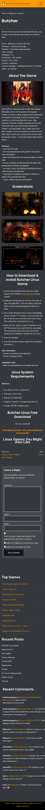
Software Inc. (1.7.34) (17, 776)
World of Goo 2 (7, 649)
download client (28, 294)
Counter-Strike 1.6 (9, 589)
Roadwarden (6, 665)
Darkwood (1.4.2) (8, 621)
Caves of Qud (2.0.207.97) (30, 720)
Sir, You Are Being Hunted (11, 673)
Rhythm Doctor (7, 677)
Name (7, 514)
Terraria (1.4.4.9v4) (9, 600)
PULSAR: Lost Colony (10, 646)
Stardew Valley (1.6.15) (11, 610)
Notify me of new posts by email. (18, 547)
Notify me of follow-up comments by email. (22, 543)
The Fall (5, 681)
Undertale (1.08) (8, 615)
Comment (8, 485)
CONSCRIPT (7, 661)
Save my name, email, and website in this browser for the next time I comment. (19, 537)
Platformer (12, 13)
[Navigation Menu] (40, 4)
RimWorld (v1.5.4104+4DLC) (13, 594)
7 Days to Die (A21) (20, 747)
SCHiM (4, 669)
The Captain (6, 653)
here (30, 321)
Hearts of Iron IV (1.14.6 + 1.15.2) (14, 626)
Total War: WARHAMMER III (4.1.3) (15, 631)
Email (6, 524)
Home (4, 13)
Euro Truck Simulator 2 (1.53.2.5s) (15, 584)
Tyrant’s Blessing (8, 657)
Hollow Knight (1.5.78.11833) (13, 605)
